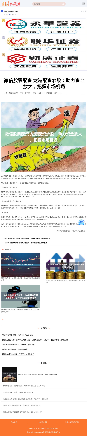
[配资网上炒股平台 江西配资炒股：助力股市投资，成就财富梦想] (20, 264)
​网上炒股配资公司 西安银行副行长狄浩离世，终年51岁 (22, 412)
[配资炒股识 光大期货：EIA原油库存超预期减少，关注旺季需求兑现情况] (20, 296)
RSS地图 (47, 428)
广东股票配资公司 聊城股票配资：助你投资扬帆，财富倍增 (27, 243)
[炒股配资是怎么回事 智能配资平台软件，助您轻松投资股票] (9, 374)
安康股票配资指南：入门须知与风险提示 (17, 335)
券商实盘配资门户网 (72, 422)
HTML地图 (54, 428)
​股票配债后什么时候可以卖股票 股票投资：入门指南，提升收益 (25, 399)
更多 (82, 11)
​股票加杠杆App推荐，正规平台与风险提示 (18, 392)
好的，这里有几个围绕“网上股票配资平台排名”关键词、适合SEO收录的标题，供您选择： (36, 340)
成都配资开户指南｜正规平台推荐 (15, 349)
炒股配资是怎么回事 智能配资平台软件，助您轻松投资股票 (37, 375)
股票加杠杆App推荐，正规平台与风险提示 (18, 354)
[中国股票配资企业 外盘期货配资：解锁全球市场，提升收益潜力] (65, 266)
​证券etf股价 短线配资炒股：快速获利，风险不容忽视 (21, 405)
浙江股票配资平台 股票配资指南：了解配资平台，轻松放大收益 (29, 238)
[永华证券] (11, 3)
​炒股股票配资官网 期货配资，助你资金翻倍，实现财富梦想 (24, 385)
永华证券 (14, 422)
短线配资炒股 (43, 422)
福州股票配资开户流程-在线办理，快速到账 (18, 344)
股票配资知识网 (48, 432)
